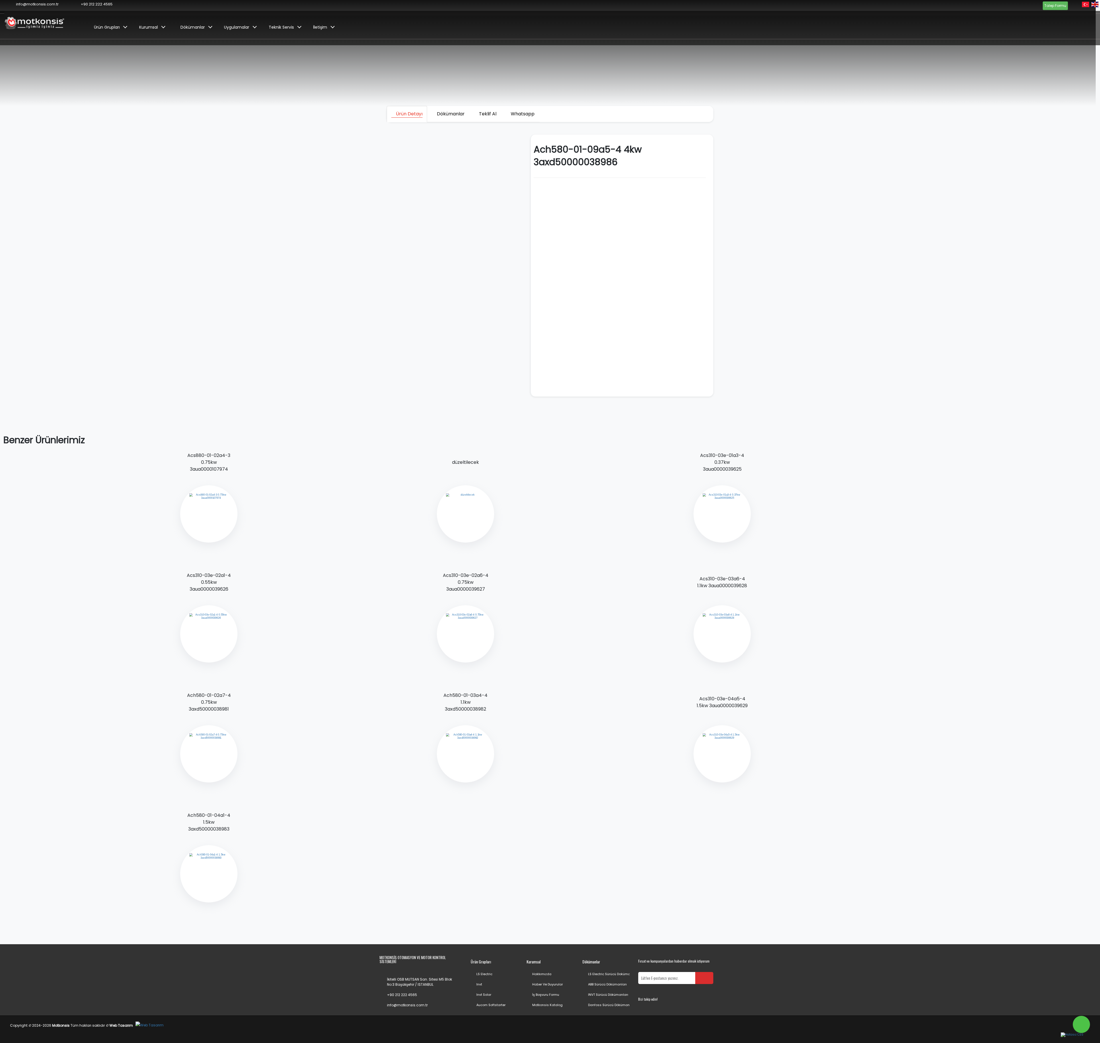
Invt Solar (483, 994)
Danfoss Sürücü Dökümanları (611, 1005)
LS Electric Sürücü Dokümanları (612, 974)
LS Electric (484, 974)
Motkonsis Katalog (547, 1005)
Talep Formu (1055, 5)
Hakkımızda (541, 974)
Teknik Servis (281, 27)
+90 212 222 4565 (402, 994)
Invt (479, 984)
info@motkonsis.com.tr (407, 1005)
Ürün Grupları (107, 27)
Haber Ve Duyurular (547, 984)
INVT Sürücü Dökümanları (608, 994)
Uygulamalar (236, 27)
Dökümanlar (192, 27)
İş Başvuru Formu (545, 994)
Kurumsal (148, 27)
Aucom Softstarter (491, 1005)
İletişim (320, 27)
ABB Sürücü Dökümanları (607, 984)
